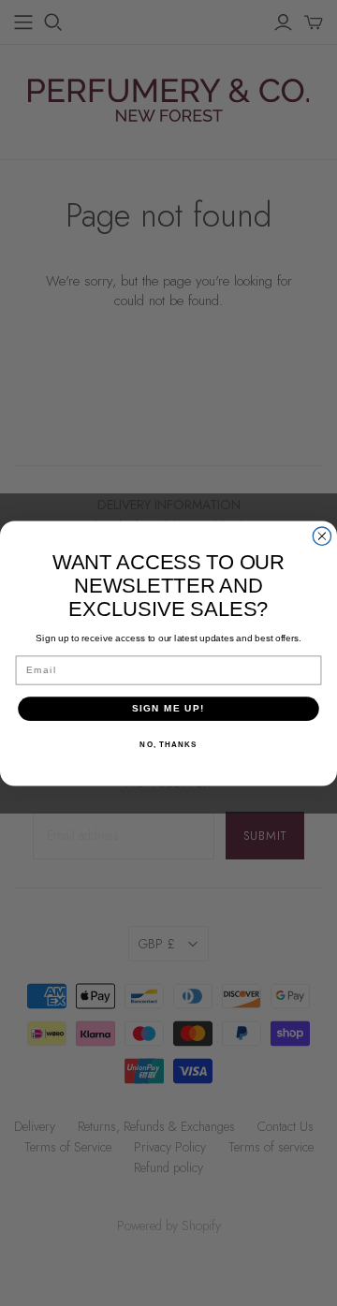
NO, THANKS (168, 744)
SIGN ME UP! (168, 708)
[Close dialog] (321, 536)
